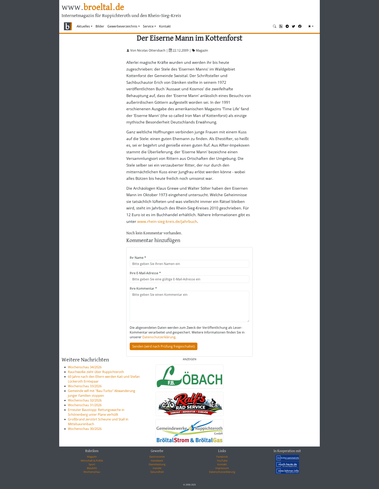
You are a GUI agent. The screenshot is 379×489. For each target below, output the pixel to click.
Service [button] (148, 26)
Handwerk (157, 460)
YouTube (222, 460)
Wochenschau (91, 472)
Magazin (92, 456)
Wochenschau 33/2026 (85, 386)
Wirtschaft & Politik (92, 460)
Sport (92, 464)
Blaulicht (92, 468)
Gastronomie (157, 456)
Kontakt (165, 26)
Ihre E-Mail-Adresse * (145, 273)
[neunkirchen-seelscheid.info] (287, 458)
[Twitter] (293, 26)
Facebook (222, 456)
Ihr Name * (138, 257)
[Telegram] (287, 26)
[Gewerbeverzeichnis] (189, 377)
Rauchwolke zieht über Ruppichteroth (96, 372)
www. (93, 7)
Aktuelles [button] (83, 26)
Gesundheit (157, 472)
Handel (157, 468)
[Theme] (310, 26)
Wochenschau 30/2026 (85, 429)
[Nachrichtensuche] (274, 26)
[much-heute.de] (287, 464)
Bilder (100, 26)
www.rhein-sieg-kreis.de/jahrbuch (167, 221)
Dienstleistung (157, 464)
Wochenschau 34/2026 (85, 367)
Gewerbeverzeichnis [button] (122, 26)
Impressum (222, 468)
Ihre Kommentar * (143, 288)
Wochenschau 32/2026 (85, 400)
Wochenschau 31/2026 (85, 405)
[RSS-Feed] (281, 26)
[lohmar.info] (287, 471)
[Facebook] (300, 26)
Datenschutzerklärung (158, 337)
